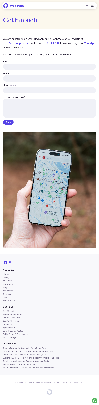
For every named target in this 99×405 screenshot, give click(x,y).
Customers (8, 284)
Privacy (64, 382)
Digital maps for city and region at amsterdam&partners (28, 351)
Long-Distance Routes (13, 331)
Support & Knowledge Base (39, 382)
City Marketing (9, 311)
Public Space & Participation (15, 334)
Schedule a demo (11, 301)
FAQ (5, 297)
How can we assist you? (14, 97)
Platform (7, 274)
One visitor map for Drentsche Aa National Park (24, 348)
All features (8, 281)
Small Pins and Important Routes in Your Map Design (26, 361)
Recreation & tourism (12, 314)
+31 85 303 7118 (50, 43)
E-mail (6, 73)
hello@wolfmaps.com (15, 43)
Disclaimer (73, 382)
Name (6, 62)
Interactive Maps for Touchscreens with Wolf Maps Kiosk (28, 368)
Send (8, 122)
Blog (5, 287)
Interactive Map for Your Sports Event (20, 364)
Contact (7, 294)
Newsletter (8, 291)
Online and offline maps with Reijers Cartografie (24, 354)
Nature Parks (8, 324)
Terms (56, 382)
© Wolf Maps (20, 382)
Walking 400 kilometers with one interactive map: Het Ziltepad (31, 358)
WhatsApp (89, 43)
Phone (9, 85)
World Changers (10, 337)
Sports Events (9, 328)
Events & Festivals (11, 321)
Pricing (6, 278)
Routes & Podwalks (11, 318)
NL (87, 5)
